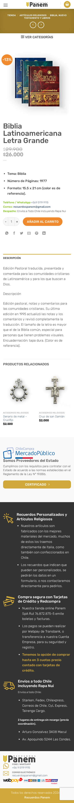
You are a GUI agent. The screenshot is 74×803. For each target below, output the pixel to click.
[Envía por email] (29, 233)
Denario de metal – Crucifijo (15, 418)
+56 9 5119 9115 (21, 767)
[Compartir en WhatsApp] (6, 233)
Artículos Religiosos (33, 15)
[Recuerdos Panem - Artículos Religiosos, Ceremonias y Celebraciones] (37, 4)
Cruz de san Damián (52, 416)
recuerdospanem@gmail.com (32, 206)
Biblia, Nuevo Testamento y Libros (45, 16)
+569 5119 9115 (39, 202)
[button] (5, 5)
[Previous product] (41, 25)
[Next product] (33, 25)
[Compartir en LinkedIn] (43, 233)
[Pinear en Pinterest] (36, 233)
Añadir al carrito (43, 222)
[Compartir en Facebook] (14, 233)
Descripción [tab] (12, 258)
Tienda (11, 15)
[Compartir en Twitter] (21, 233)
